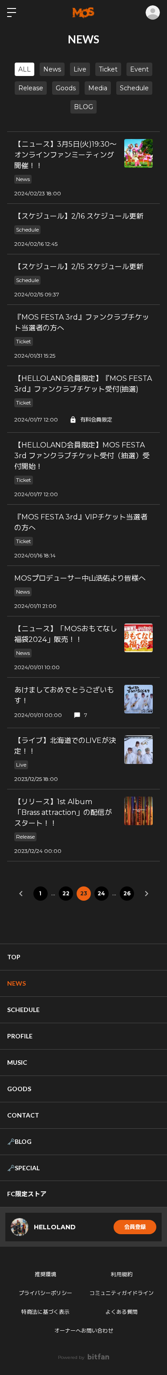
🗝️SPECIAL (23, 1168)
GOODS (19, 1088)
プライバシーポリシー (45, 1293)
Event (139, 69)
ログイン (153, 12)
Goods (66, 88)
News (52, 69)
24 (101, 893)
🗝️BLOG (19, 1141)
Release (30, 88)
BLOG (83, 107)
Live (79, 69)
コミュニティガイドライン (122, 1293)
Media (97, 88)
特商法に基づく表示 (45, 1311)
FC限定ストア (26, 1194)
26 (126, 893)
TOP (13, 957)
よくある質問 (122, 1311)
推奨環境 (45, 1274)
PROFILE (20, 1036)
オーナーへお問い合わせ (83, 1330)
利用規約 (121, 1274)
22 (65, 893)
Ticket (108, 69)
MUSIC (17, 1062)
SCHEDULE (23, 1009)
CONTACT (23, 1115)
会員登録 (135, 1226)
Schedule (134, 88)
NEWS (16, 983)
